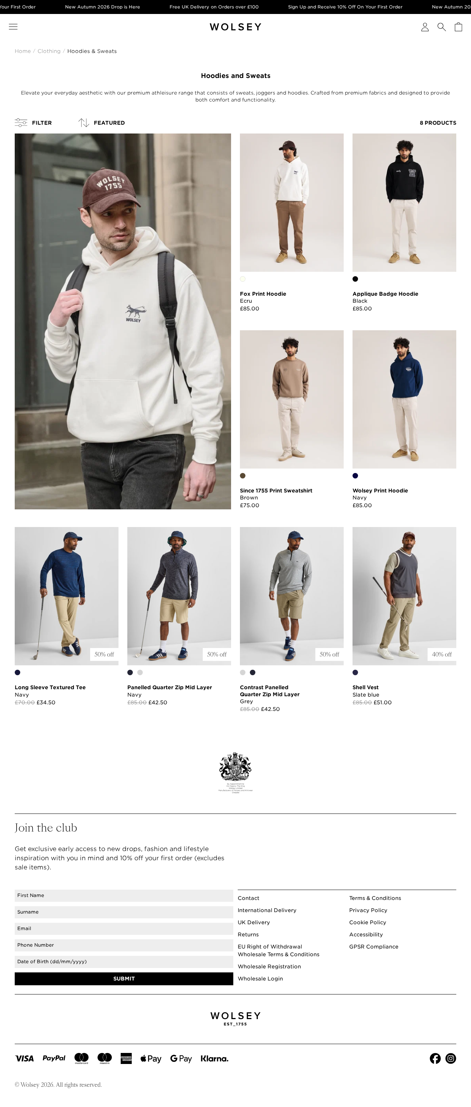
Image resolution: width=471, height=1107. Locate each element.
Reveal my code (307, 561)
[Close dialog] (369, 455)
